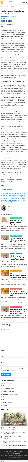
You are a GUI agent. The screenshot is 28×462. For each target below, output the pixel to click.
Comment (4, 332)
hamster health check (20, 193)
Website (3, 362)
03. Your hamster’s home (7, 388)
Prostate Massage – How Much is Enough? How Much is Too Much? (18, 311)
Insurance (6, 201)
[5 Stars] (5, 24)
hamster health (11, 193)
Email (3, 356)
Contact (15, 451)
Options (12, 201)
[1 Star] (1, 24)
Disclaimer (18, 453)
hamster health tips (12, 200)
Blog (10, 451)
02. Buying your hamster (7, 386)
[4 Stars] (4, 24)
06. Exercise (4, 397)
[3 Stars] (3, 24)
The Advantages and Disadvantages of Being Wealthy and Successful (18, 275)
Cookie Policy (21, 451)
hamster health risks (11, 198)
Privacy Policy (10, 453)
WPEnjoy (18, 457)
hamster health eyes (19, 195)
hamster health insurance (7, 197)
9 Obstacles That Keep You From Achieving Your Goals (18, 293)
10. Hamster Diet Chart (7, 405)
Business (4, 193)
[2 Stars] (2, 24)
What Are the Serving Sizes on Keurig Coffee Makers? (18, 240)
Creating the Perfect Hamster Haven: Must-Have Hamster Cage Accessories (15, 446)
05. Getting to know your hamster (9, 394)
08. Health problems (6, 402)
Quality (16, 201)
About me (6, 451)
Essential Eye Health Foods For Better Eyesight (17, 222)
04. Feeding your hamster (7, 391)
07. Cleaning (4, 400)
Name (3, 350)
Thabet (2, 461)
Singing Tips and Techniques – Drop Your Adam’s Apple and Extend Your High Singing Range (18, 258)
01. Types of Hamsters (7, 383)
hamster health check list (7, 195)
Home (2, 6)
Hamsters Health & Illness (10, 6)
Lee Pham (10, 206)
